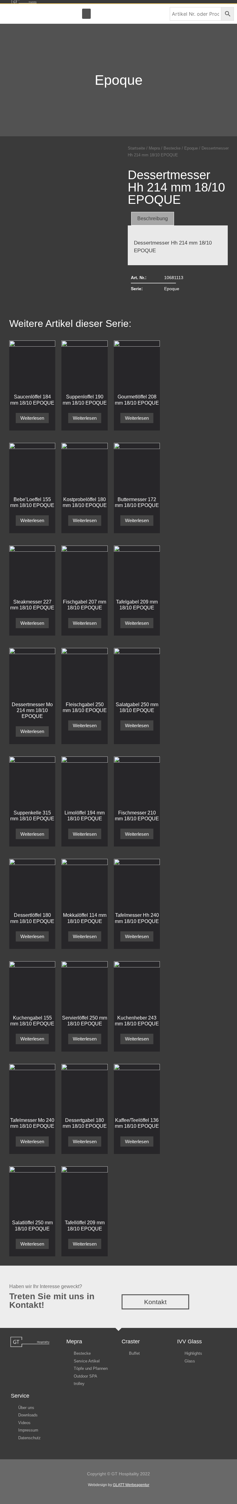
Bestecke (172, 148)
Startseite (136, 148)
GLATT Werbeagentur (131, 1485)
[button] (86, 14)
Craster (131, 1341)
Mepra (154, 148)
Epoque (119, 80)
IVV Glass (189, 1341)
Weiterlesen (32, 418)
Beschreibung (152, 218)
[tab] (152, 218)
